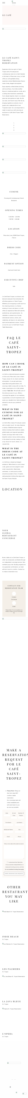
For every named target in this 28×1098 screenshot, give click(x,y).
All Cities (14, 1052)
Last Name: (19, 822)
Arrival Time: (14, 814)
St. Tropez (5, 939)
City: (19, 829)
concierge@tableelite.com (14, 1083)
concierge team (18, 108)
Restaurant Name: (8, 829)
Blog (14, 1055)
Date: (7, 813)
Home (14, 1049)
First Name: (8, 822)
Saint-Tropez (8, 478)
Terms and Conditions (16, 1089)
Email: (8, 836)
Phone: (19, 836)
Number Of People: (21, 814)
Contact (14, 1058)
